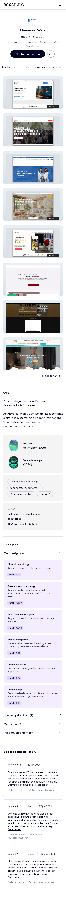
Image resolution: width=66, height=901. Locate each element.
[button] (33, 92)
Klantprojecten (10, 67)
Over (26, 67)
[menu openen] (60, 4)
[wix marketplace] (14, 5)
